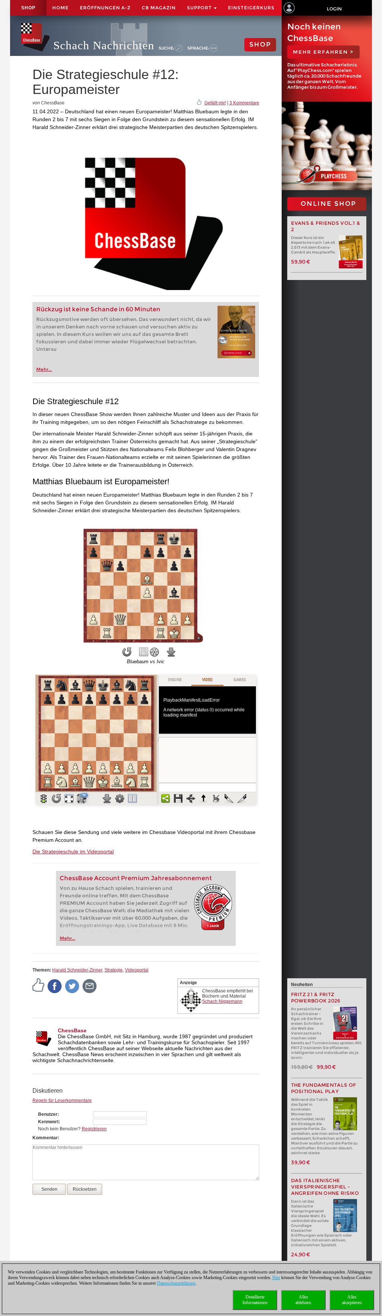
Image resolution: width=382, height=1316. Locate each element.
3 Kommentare (244, 103)
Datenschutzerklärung (176, 1283)
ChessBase (72, 1030)
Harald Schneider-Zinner (77, 970)
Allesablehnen (303, 1299)
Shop (28, 7)
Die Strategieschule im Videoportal (73, 851)
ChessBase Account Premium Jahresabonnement (136, 878)
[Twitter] (72, 985)
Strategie (113, 970)
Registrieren (94, 1128)
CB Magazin (159, 7)
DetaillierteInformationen (254, 1299)
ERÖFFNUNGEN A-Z (105, 7)
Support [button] (200, 7)
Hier (276, 1277)
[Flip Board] (126, 652)
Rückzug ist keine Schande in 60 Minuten (98, 309)
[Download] (171, 652)
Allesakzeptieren (352, 1299)
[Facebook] (55, 985)
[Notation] (143, 652)
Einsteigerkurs (251, 7)
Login (334, 9)
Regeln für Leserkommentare (62, 1100)
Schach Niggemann (222, 1001)
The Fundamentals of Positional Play (323, 1088)
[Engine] (154, 652)
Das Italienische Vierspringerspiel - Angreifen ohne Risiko (325, 1186)
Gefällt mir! (215, 103)
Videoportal (136, 970)
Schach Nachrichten (103, 45)
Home (60, 7)
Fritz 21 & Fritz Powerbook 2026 (316, 997)
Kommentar (45, 1137)
